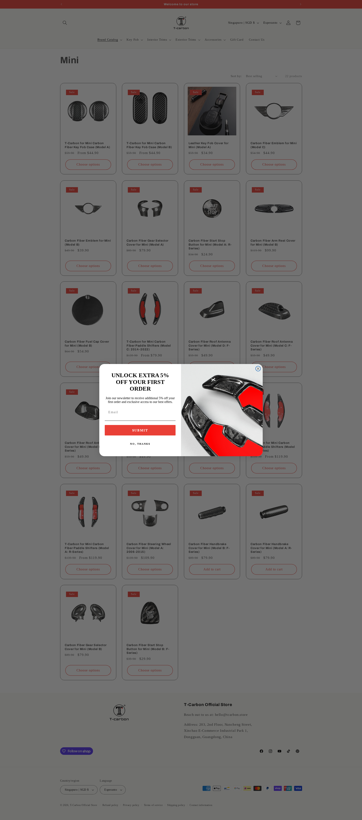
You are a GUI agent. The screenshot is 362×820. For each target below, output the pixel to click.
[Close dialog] (258, 368)
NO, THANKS (140, 443)
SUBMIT (140, 430)
